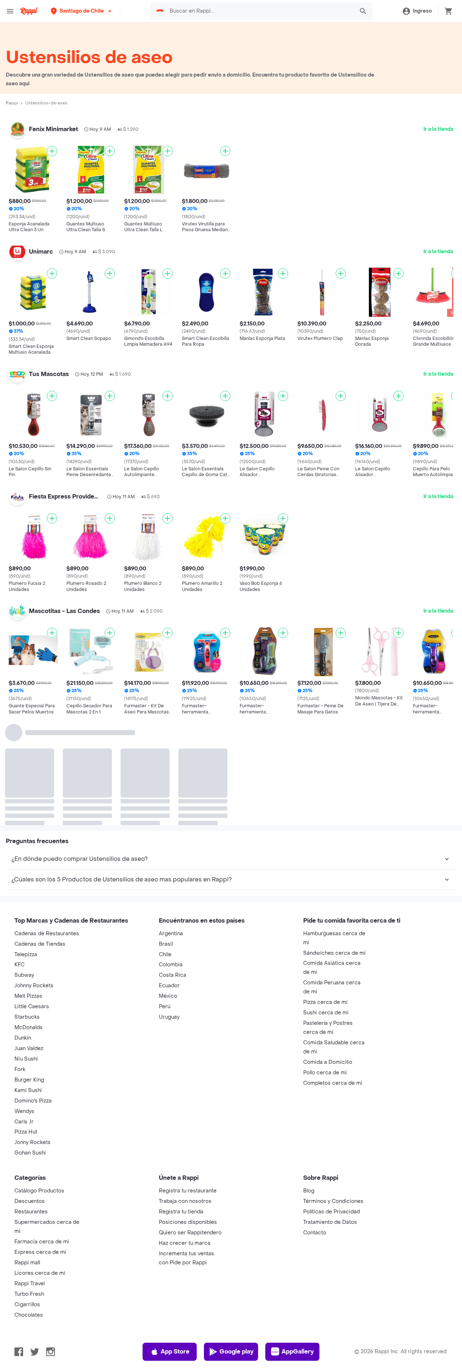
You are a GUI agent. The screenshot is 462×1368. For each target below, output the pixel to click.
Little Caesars (31, 1006)
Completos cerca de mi (332, 1083)
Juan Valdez (28, 1048)
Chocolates (28, 1315)
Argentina (171, 933)
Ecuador (169, 985)
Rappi (12, 103)
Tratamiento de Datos (330, 1222)
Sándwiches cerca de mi (334, 953)
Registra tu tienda (181, 1211)
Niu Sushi (26, 1059)
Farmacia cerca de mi (41, 1241)
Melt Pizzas (28, 996)
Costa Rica (172, 975)
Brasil (166, 944)
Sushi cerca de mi (326, 1012)
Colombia (171, 964)
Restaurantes (31, 1211)
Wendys (24, 1111)
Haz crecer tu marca (184, 1243)
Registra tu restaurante (188, 1190)
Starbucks (27, 1017)
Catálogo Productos (39, 1190)
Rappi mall (27, 1262)
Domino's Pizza (33, 1100)
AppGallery (298, 1351)
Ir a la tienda (438, 129)
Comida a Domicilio (327, 1062)
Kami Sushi (28, 1090)
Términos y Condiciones (333, 1201)
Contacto (314, 1232)
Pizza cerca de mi (325, 1002)
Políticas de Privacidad (331, 1211)
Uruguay (169, 1017)
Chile (165, 954)
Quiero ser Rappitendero (190, 1232)
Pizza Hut (25, 1132)
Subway (24, 975)
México (168, 996)
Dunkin (22, 1038)
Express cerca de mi (40, 1252)
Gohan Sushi (30, 1152)
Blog (308, 1190)
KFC (19, 964)
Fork (19, 1069)
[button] (81, 11)
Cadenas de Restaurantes (46, 933)
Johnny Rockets (33, 985)
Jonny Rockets (32, 1142)
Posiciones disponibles (188, 1222)
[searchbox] (259, 11)
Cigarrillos (27, 1304)
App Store (175, 1351)
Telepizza (25, 954)
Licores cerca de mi (39, 1273)
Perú (164, 1006)
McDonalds (28, 1027)
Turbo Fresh (29, 1294)
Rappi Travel (29, 1283)
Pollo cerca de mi (325, 1072)
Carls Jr (24, 1121)
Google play (236, 1351)
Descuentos (29, 1201)
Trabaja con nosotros (185, 1201)
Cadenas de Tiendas (39, 944)
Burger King (29, 1079)
